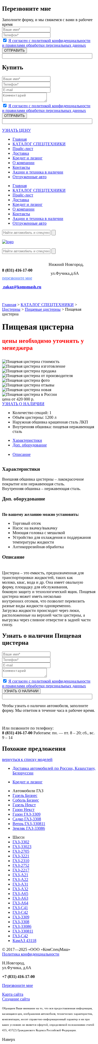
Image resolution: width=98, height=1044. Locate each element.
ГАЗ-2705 (21, 851)
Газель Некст (24, 805)
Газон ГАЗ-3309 (27, 814)
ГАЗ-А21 (20, 875)
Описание (22, 454)
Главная (9, 304)
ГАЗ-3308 (21, 922)
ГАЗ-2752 (21, 865)
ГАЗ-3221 (21, 856)
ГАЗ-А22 (20, 879)
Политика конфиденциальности (30, 954)
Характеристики (27, 440)
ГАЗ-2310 (21, 860)
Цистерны (11, 309)
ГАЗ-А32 (20, 889)
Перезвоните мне (17, 985)
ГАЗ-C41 (20, 907)
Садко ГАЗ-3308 (27, 819)
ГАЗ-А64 (20, 903)
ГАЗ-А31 (20, 884)
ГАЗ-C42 (20, 912)
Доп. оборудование (30, 445)
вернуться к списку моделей (27, 759)
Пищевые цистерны (43, 309)
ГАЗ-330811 (23, 931)
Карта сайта (12, 994)
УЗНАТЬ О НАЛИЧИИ (23, 404)
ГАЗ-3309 (21, 917)
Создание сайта (16, 999)
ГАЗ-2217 (21, 870)
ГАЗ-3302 (21, 842)
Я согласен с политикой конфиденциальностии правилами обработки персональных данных (46, 42)
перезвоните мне (17, 278)
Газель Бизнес (25, 795)
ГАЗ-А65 (20, 893)
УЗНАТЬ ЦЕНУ (16, 130)
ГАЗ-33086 (22, 926)
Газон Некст (23, 809)
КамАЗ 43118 (24, 940)
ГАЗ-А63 (20, 898)
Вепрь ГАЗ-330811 (29, 823)
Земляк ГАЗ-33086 (29, 828)
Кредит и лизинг (28, 782)
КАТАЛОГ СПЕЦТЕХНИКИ (47, 304)
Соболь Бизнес (26, 800)
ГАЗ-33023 (22, 846)
